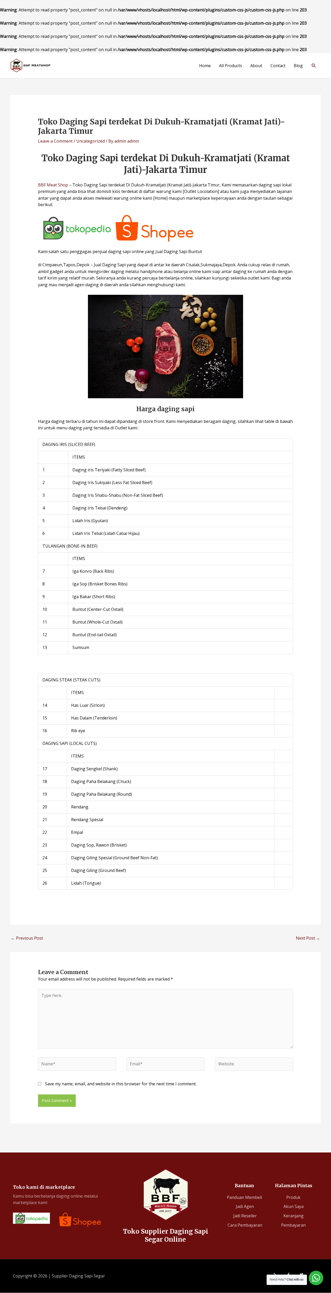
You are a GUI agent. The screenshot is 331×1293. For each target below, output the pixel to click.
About (256, 65)
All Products (230, 65)
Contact (277, 65)
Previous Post (27, 938)
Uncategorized (90, 141)
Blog (298, 65)
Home (205, 65)
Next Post (308, 938)
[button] (314, 65)
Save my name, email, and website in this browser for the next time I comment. (121, 1084)
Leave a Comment (55, 141)
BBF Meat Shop (53, 185)
